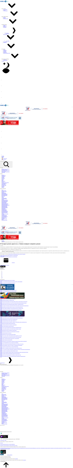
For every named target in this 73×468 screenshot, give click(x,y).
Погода (3, 385)
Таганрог (3, 214)
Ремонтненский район (5, 212)
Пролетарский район (4, 415)
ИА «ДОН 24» (7, 265)
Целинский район (4, 217)
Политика (3, 177)
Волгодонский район (4, 195)
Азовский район (4, 190)
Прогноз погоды (4, 184)
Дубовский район (4, 198)
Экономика (3, 176)
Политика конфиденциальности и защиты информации (7, 444)
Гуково (3, 400)
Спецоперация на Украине (5, 182)
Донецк (3, 197)
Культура (3, 383)
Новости (4, 26)
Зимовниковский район (5, 200)
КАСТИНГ (7, 33)
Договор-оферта (5, 10)
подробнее (16, 458)
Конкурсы (3, 186)
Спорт (2, 179)
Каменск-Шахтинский (5, 201)
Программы (4, 27)
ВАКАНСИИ (5, 34)
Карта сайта (3, 172)
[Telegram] (3, 269)
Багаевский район (4, 191)
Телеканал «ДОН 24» (4, 169)
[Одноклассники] (1, 269)
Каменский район (4, 202)
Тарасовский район (4, 215)
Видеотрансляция (5, 18)
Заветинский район (4, 402)
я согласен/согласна (3, 461)
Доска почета (5, 52)
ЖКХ (2, 180)
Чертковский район (4, 218)
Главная (3, 240)
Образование (3, 181)
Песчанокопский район (5, 211)
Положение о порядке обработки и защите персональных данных (8, 445)
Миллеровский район (4, 205)
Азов (2, 393)
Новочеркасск (3, 208)
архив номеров (5, 9)
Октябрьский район (4, 413)
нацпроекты (4, 159)
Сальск (3, 213)
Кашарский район (4, 406)
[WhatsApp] (2, 269)
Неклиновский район (4, 207)
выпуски (4, 17)
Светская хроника (4, 183)
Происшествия (4, 175)
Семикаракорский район (5, 417)
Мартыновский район (5, 204)
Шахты (3, 219)
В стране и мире (4, 185)
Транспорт (3, 178)
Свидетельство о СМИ (3, 440)
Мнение (3, 187)
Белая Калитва (4, 192)
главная (4, 25)
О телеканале (5, 41)
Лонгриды (4, 51)
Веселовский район (4, 194)
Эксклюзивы (3, 387)
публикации (5, 50)
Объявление (5, 42)
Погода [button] (3, 157)
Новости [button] (3, 156)
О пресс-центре (5, 60)
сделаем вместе (5, 158)
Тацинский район (4, 419)
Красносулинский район (5, 203)
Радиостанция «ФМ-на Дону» (6, 170)
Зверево (3, 199)
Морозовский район (4, 206)
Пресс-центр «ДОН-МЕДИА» (6, 171)
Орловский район (4, 210)
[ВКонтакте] (0, 269)
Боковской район (4, 193)
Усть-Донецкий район (5, 216)
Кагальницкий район (4, 404)
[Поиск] (6, 164)
